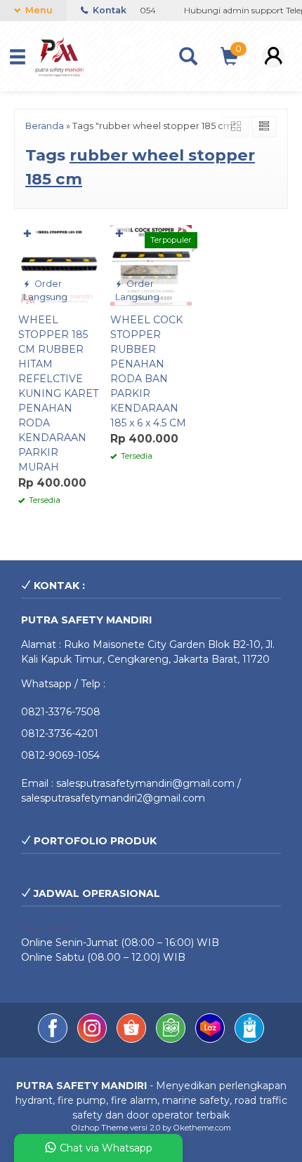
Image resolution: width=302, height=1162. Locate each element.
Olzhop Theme (100, 1128)
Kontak (108, 10)
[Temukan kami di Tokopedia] (172, 1039)
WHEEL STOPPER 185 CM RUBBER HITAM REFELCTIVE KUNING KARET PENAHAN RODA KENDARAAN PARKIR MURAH (58, 393)
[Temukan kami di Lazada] (211, 1039)
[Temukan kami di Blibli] (249, 1039)
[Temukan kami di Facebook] (54, 1039)
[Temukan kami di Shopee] (133, 1039)
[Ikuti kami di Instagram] (93, 1039)
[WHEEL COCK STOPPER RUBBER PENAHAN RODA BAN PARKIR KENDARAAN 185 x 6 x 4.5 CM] (150, 264)
